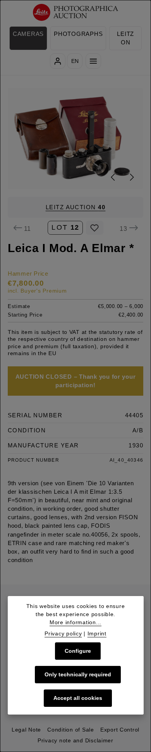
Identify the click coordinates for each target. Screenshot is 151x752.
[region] (75, 138)
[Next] (131, 177)
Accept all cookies (77, 698)
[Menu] (93, 61)
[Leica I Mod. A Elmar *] (75, 138)
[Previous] (113, 177)
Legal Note (26, 730)
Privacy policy (63, 633)
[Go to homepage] (75, 12)
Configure (78, 651)
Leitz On (125, 38)
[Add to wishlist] (94, 228)
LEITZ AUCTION (76, 207)
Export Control (119, 730)
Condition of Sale (70, 730)
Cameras (28, 34)
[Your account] (57, 61)
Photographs (78, 34)
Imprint (97, 633)
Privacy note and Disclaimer (75, 740)
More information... (75, 622)
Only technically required (78, 674)
